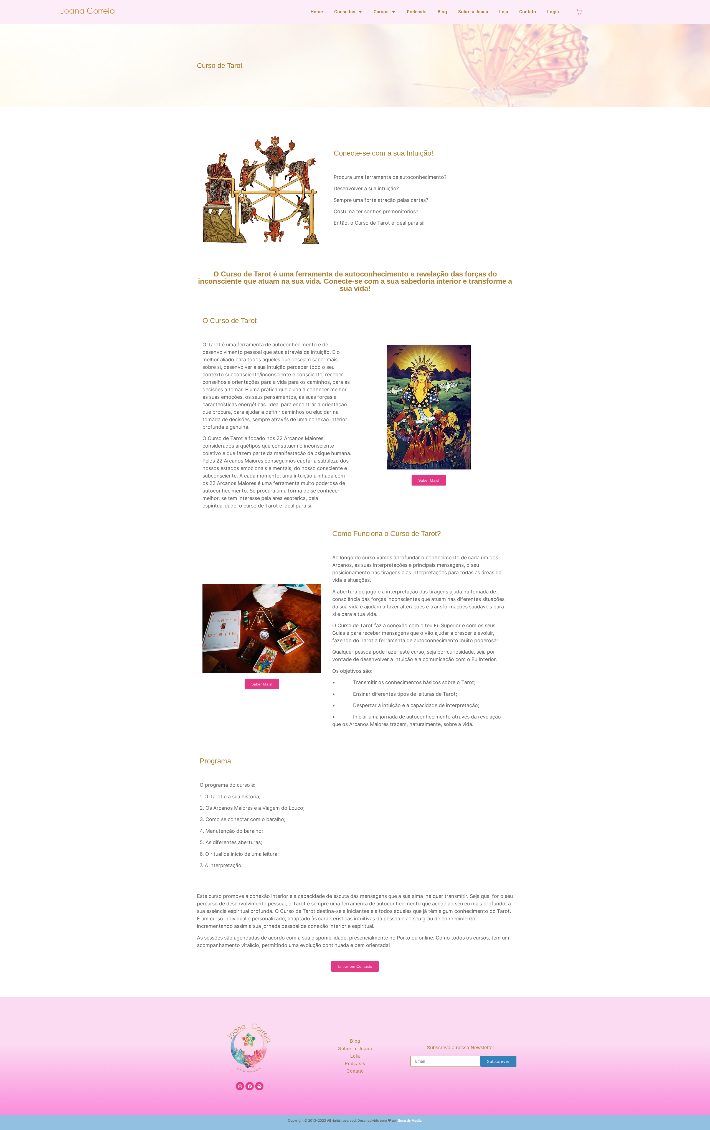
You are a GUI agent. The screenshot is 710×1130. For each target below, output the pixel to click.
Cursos (381, 11)
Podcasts (417, 11)
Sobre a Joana (473, 11)
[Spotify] (259, 1086)
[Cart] (579, 12)
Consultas (344, 11)
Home (317, 11)
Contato (527, 11)
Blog (442, 11)
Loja (503, 11)
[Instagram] (240, 1086)
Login (553, 11)
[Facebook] (249, 1086)
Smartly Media (410, 1120)
